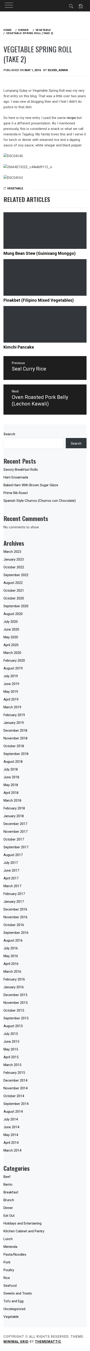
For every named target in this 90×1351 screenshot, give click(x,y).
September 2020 (15, 606)
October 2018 (13, 746)
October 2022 (13, 567)
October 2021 (13, 590)
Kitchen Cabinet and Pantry (23, 1231)
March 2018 (12, 800)
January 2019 (13, 723)
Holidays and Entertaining (22, 1223)
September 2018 (15, 754)
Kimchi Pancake (18, 347)
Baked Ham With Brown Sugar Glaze (30, 485)
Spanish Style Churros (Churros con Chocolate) (39, 501)
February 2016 (14, 979)
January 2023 (13, 559)
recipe (71, 118)
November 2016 (15, 917)
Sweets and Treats (17, 1293)
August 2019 (13, 668)
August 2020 (13, 614)
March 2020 (12, 653)
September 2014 (15, 1104)
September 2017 (15, 847)
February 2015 (14, 1073)
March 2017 (12, 886)
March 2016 (12, 972)
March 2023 (12, 552)
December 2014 (15, 1080)
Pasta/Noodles (14, 1254)
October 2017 (13, 839)
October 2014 (13, 1096)
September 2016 (15, 933)
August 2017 (13, 855)
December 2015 (15, 995)
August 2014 (13, 1111)
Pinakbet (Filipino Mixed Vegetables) (38, 300)
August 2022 (13, 583)
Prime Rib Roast (15, 493)
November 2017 (15, 832)
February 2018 (14, 808)
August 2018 (13, 762)
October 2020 (13, 598)
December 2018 (15, 730)
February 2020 (14, 660)
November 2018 (15, 738)
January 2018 (13, 816)
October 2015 (13, 1010)
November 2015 (15, 1003)
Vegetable (15, 188)
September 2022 (15, 575)
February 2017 (14, 894)
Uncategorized (14, 1309)
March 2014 (12, 1150)
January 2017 (13, 902)
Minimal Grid (16, 1341)
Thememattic (48, 1341)
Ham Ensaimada (15, 477)
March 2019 (12, 707)
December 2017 (15, 824)
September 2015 (15, 1018)
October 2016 (13, 925)
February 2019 (14, 715)
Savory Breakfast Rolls (20, 469)
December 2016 (15, 909)
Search (9, 434)
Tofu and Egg (13, 1301)
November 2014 (15, 1088)
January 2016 (13, 987)
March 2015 (12, 1065)
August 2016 (13, 940)
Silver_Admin (58, 70)
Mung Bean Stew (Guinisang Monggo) (39, 253)
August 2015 (13, 1026)
